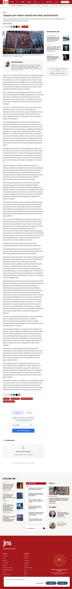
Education (6, 398)
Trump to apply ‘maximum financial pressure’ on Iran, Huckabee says (34, 507)
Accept (51, 583)
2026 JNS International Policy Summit (59, 570)
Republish (25, 26)
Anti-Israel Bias (15, 398)
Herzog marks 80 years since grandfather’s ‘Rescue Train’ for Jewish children (36, 494)
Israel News (5, 493)
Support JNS (65, 2)
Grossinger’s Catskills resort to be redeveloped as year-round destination (9, 519)
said (9, 311)
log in (19, 454)
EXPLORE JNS (9, 478)
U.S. (17, 2)
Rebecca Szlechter (7, 490)
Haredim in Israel (62, 5)
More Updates (30, 528)
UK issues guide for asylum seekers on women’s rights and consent (35, 501)
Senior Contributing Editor (52, 35)
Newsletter (49, 2)
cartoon (17, 288)
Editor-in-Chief (50, 54)
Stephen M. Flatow (61, 517)
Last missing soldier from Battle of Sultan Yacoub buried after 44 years (36, 525)
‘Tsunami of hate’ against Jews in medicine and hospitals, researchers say (54, 48)
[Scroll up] (41, 528)
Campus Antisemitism (27, 398)
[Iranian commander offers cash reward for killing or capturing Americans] (59, 491)
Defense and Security (9, 401)
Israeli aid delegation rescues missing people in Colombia (35, 519)
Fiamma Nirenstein (51, 41)
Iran (68, 5)
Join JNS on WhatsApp (59, 73)
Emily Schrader (52, 503)
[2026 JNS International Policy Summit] (59, 560)
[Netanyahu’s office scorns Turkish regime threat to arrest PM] (20, 496)
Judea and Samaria (54, 5)
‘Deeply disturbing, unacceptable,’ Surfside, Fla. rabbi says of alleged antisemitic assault (8, 507)
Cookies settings (40, 583)
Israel (12, 2)
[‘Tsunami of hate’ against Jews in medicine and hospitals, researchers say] (66, 48)
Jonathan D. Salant (51, 51)
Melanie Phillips (60, 525)
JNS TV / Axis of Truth (53, 496)
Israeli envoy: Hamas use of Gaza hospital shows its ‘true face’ (36, 488)
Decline (62, 583)
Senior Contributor (61, 522)
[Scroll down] (44, 528)
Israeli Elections (38, 5)
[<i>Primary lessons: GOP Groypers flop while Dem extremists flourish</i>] (66, 57)
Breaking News (32, 483)
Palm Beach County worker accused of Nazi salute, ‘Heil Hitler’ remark (8, 486)
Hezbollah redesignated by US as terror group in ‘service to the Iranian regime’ (36, 514)
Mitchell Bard (7, 24)
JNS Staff (5, 500)
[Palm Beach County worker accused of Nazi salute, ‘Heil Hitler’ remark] (20, 485)
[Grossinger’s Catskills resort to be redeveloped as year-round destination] (20, 517)
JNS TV (51, 483)
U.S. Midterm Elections (29, 5)
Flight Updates (46, 5)
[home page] (5, 2)
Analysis (29, 2)
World (22, 2)
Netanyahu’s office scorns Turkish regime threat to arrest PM (9, 497)
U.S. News (49, 45)
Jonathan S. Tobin (51, 60)
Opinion (5, 12)
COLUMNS (52, 507)
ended (40, 231)
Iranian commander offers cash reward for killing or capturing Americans (59, 500)
